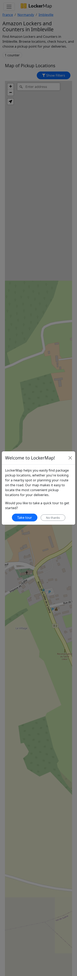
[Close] (70, 458)
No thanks (53, 518)
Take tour (24, 517)
